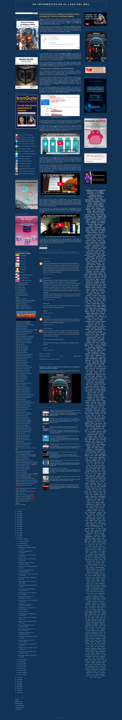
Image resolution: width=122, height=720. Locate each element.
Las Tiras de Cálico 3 (26, 339)
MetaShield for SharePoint (91, 620)
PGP (93, 360)
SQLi (92, 336)
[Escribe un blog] (42, 248)
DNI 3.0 (96, 594)
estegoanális (96, 573)
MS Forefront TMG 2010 (26, 498)
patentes (90, 438)
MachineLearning (102, 554)
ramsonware (103, 672)
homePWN (94, 575)
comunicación (95, 509)
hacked (103, 281)
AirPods (90, 462)
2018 (18, 528)
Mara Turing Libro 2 (25, 370)
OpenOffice (103, 353)
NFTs (96, 315)
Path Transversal (97, 557)
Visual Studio (93, 402)
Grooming (88, 465)
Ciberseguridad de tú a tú (26, 355)
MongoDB (100, 484)
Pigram (98, 486)
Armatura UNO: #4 (25, 388)
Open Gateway (99, 347)
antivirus (87, 355)
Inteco (103, 609)
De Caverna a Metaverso (26, 354)
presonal (103, 670)
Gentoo (104, 520)
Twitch (102, 565)
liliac (94, 577)
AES (91, 478)
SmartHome (98, 298)
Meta (95, 392)
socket (92, 675)
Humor (103, 201)
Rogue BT (103, 560)
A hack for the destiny (25, 420)
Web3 (96, 229)
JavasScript (103, 612)
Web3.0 (97, 489)
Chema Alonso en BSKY (24, 158)
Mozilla (103, 468)
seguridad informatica (100, 674)
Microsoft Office (95, 353)
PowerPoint (87, 528)
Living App (87, 285)
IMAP (104, 549)
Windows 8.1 (92, 389)
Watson (91, 646)
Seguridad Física (91, 253)
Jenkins (86, 614)
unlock (91, 677)
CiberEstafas (23, 363)
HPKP (91, 549)
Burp (94, 544)
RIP (89, 633)
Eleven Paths (100, 211)
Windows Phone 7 (93, 649)
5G (104, 460)
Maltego (102, 502)
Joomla (101, 352)
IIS (93, 268)
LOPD (89, 323)
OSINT (22, 381)
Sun (97, 370)
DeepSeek (90, 324)
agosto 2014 (21, 659)
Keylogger (103, 552)
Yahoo (91, 345)
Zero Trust (98, 507)
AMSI (89, 543)
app (87, 371)
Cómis (92, 594)
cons (103, 263)
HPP (103, 499)
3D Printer (96, 373)
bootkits (87, 475)
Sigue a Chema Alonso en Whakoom (27, 146)
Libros (97, 200)
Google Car (96, 497)
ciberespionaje (91, 256)
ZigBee (96, 651)
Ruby (101, 360)
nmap (86, 438)
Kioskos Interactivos (101, 465)
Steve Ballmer (92, 641)
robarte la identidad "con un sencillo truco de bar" (58, 210)
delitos (100, 459)
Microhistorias (23, 470)
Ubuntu (90, 276)
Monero (95, 484)
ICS (98, 429)
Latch (48, 129)
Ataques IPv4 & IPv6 (26, 307)
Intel (100, 407)
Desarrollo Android (24, 465)
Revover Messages (95, 633)
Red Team (22, 410)
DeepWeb (102, 397)
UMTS (96, 455)
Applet (101, 494)
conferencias (98, 198)
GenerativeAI (89, 227)
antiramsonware (102, 651)
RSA (97, 357)
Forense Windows (24, 501)
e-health (104, 402)
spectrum (96, 675)
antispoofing (102, 444)
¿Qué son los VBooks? (21, 298)
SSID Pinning (102, 635)
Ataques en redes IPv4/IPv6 (27, 480)
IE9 (92, 392)
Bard (100, 340)
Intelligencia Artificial (92, 612)
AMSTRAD (100, 366)
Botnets (89, 303)
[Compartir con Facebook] (45, 248)
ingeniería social (96, 361)
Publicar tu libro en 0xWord (21, 252)
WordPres (92, 651)
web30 (99, 460)
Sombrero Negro (24, 362)
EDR (99, 463)
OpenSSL (97, 413)
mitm (99, 230)
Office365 (102, 363)
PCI (91, 526)
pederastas (98, 577)
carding (90, 457)
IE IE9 (101, 250)
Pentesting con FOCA (25, 456)
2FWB (88, 447)
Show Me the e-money (25, 383)
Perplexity (87, 329)
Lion (101, 429)
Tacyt (98, 292)
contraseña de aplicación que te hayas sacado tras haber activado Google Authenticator (60, 167)
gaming (93, 287)
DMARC (92, 481)
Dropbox (87, 429)
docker (87, 290)
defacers (98, 538)
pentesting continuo (96, 446)
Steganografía (102, 454)
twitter (87, 229)
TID (97, 311)
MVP (94, 399)
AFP (86, 543)
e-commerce (102, 357)
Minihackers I (24, 328)
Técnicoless (101, 289)
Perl (95, 486)
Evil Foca (103, 306)
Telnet (92, 643)
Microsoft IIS (98, 504)
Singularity (96, 531)
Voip (102, 324)
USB (86, 361)
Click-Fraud (103, 439)
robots (101, 302)
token (94, 297)
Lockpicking (90, 554)
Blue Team (103, 361)
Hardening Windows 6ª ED (26, 488)
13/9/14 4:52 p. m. (48, 324)
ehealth (88, 404)
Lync (104, 617)
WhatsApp (93, 222)
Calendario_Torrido (90, 332)
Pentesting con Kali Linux (26, 461)
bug (104, 227)
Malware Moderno (24, 365)
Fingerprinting (101, 209)
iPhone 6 (99, 539)
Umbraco (92, 645)
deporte (87, 426)
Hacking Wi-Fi (23, 376)
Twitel (93, 342)
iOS (60, 253)
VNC (105, 565)
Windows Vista (94, 242)
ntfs (100, 667)
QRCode (92, 528)
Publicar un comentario (44, 353)
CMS (93, 420)
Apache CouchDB (89, 585)
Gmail (65, 251)
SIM (94, 387)
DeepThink (98, 518)
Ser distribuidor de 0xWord (21, 282)
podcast (91, 260)
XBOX (98, 349)
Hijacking (94, 305)
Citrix (100, 284)
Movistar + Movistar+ (95, 622)
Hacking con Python (25, 446)
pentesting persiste (102, 669)
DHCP (103, 517)
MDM (87, 467)
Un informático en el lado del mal (61, 4)
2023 (18, 517)
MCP (99, 523)
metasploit (93, 230)
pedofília (103, 667)
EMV (92, 497)
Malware (101, 203)
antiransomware (90, 383)
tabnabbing (102, 675)
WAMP (104, 645)
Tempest (87, 402)
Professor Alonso (21, 287)
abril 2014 (20, 668)
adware (101, 311)
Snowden (96, 640)
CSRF (93, 379)
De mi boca (101, 594)
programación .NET (91, 337)
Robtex (104, 528)
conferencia (88, 284)
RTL (96, 528)
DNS (101, 258)
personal (88, 219)
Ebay (103, 546)
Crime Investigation (25, 423)
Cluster (22, 441)
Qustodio (101, 559)
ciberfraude (87, 538)
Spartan (103, 640)
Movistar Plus (90, 315)
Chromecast (89, 546)
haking (89, 575)
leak (105, 277)
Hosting (92, 500)
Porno (98, 452)
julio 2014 (20, 661)
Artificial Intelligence (98, 205)
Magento (91, 467)
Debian (87, 357)
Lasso (103, 500)
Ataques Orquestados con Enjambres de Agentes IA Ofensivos (65, 484)
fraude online (62, 66)
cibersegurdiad (99, 570)
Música (103, 230)
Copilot (95, 463)
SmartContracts (93, 274)
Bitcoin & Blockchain (25, 426)
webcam (98, 334)
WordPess (87, 651)
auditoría (91, 226)
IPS (90, 551)
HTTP (104, 285)
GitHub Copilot (94, 407)
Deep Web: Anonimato (25, 439)
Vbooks (99, 415)
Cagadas (87, 496)
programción (97, 672)
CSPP (86, 368)
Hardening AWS (24, 349)
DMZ (103, 420)
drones (90, 366)
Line (86, 554)
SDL (93, 562)
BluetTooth (101, 590)
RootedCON (96, 505)
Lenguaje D (97, 615)
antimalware (97, 266)
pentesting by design (94, 669)
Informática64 (91, 347)
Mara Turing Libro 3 (25, 368)
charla (98, 318)
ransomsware (100, 512)
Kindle (99, 614)
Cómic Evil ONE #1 (25, 404)
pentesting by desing (90, 476)
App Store (90, 412)
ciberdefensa (101, 457)
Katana (95, 614)
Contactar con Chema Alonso (25, 135)
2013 (18, 677)
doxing (86, 366)
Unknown (45, 261)
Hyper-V (95, 522)
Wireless (101, 274)
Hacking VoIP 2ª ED (25, 469)
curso (102, 318)
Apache (94, 255)
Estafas (103, 222)
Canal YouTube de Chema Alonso (26, 171)
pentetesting (88, 670)
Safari (92, 415)
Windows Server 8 (101, 649)
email (99, 436)
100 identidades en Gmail (49, 92)
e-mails (88, 350)
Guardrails (99, 499)
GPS (90, 268)
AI (95, 193)
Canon (104, 544)
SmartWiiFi (87, 640)
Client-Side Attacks (25, 418)
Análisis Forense (24, 415)
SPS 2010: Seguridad (25, 496)
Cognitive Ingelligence (99, 449)
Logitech (93, 617)
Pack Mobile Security (21, 292)
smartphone (88, 305)
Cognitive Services (99, 234)
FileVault (94, 599)
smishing (87, 675)
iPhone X (87, 577)
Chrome (99, 287)
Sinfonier (96, 336)
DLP (103, 428)
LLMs (94, 216)
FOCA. (90, 599)
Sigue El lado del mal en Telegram (26, 141)
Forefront (90, 399)
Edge (88, 392)
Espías (86, 520)
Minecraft (88, 622)
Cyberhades (18, 709)
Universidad (88, 216)
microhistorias (89, 282)
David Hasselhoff (102, 391)
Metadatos (100, 216)
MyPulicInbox (87, 625)
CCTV (94, 515)
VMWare (102, 533)
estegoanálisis (89, 397)
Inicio (61, 356)
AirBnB (104, 513)
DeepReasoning (90, 421)
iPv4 (102, 277)
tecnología (88, 379)
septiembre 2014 (22, 545)
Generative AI (89, 251)
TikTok (99, 365)
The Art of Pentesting (25, 341)
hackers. (88, 662)
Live (93, 502)
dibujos (95, 308)
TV (95, 415)
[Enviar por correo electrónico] (40, 248)
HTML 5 (98, 483)
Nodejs (104, 484)
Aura (98, 222)
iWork (94, 475)
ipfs (91, 577)
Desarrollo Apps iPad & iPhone (27, 478)
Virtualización (88, 444)
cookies (95, 436)
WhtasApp (93, 648)
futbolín (99, 661)
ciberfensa (93, 570)
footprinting (101, 316)
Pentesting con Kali (26, 300)
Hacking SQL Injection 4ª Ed (27, 481)
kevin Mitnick (97, 410)
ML (94, 344)
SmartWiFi (88, 342)
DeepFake (99, 450)
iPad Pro (104, 664)
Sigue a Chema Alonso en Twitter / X (27, 153)
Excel (94, 300)
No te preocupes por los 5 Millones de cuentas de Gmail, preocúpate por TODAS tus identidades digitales (59, 15)
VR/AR (100, 332)
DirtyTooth (88, 363)
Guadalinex (103, 604)
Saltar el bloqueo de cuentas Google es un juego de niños (60, 162)
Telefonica (87, 455)
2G (102, 460)
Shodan (98, 268)
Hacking (50, 253)
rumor (94, 674)
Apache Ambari (102, 583)
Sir (101, 636)
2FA (103, 245)
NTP (105, 525)
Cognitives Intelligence (90, 450)
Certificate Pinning (97, 428)
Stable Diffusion (100, 442)
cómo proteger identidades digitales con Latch (59, 130)
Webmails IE (88, 648)
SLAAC (92, 454)
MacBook (92, 413)
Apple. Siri (93, 586)
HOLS (91, 522)
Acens (91, 494)
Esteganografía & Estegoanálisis (28, 454)
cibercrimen (93, 237)
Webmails (102, 339)
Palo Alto (98, 526)
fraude (99, 235)
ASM (90, 428)
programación (95, 247)
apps (103, 303)
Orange (103, 504)
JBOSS (87, 523)
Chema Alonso (46, 328)
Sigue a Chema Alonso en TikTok (26, 143)
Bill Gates (101, 447)
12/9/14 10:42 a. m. (49, 299)
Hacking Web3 (23, 347)
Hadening (99, 606)
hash (99, 510)
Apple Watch (96, 494)
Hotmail (104, 345)
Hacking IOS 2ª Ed (25, 459)
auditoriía (88, 653)
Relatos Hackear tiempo (26, 367)
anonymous (101, 434)
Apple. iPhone (99, 586)
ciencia (86, 459)
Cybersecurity (98, 345)
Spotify (94, 349)
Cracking (103, 268)
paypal (104, 459)
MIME (89, 619)
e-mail (52, 251)
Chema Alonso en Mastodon (25, 156)
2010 (18, 683)
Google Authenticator (90, 374)
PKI (102, 413)
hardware (94, 240)
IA (97, 193)
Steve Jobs (95, 394)
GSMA (88, 407)
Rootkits (92, 423)
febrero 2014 (21, 672)
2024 (18, 515)
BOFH (96, 447)
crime (100, 509)
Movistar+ (92, 311)
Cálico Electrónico (21, 289)
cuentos (96, 371)
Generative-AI (101, 221)
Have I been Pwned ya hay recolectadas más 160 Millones (60, 89)
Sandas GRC (94, 488)
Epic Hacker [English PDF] (26, 451)
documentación (89, 326)
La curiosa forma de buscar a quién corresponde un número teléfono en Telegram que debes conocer (64, 436)
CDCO (88, 463)
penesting (87, 669)
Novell (94, 452)
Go (86, 452)
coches (99, 402)
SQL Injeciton (98, 562)
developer (95, 284)
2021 (18, 522)
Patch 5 (98, 630)
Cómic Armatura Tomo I (26, 409)
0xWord (17, 699)
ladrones (86, 492)
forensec (99, 659)
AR (103, 581)
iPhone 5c (99, 575)
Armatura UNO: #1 (25, 393)
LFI (104, 421)
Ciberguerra (24, 334)
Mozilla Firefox (95, 339)
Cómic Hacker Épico (25, 444)
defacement (95, 459)
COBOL (100, 544)
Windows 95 (92, 507)
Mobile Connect (99, 399)
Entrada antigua (77, 356)
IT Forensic (23, 266)
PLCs (86, 431)
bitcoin (97, 243)
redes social (89, 674)
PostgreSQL (103, 486)
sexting (104, 378)
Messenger (102, 379)
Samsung (93, 442)
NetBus (96, 625)
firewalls (104, 491)
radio (87, 292)
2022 (18, 520)
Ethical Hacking (24, 305)
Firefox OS (99, 599)
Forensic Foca (102, 405)
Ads (86, 412)
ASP (87, 462)
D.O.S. (91, 384)
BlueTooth (99, 285)
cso (90, 459)
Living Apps (94, 261)
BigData (94, 235)
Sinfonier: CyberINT (25, 436)
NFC (98, 363)
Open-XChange (92, 628)
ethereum (96, 326)
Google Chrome (90, 263)
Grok (95, 499)
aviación (102, 507)
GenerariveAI (94, 601)
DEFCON (96, 384)
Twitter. (99, 643)
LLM (97, 206)
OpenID (98, 628)
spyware (103, 410)
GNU (91, 429)
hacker (97, 342)
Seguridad (103, 387)
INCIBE (86, 551)
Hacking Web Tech (25, 435)
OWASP (93, 400)
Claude (100, 295)
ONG (91, 387)
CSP (95, 591)
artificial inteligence (89, 536)
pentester (101, 319)
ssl (105, 302)
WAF (103, 415)
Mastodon (87, 423)
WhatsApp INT (24, 352)
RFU (104, 632)
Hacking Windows (24, 417)
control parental (88, 391)
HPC (86, 606)
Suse (104, 531)
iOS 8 (94, 664)
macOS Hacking (24, 425)
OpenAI (95, 273)
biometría (88, 295)
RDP (89, 376)
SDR (101, 505)
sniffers (87, 358)
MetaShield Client (97, 467)
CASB (88, 591)
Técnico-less (97, 294)
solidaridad (88, 580)
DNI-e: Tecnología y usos (26, 494)
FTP (96, 405)
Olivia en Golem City (27, 333)
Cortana (88, 481)
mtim (97, 667)
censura (95, 457)
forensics (89, 340)
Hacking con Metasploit (26, 414)
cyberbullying (88, 416)
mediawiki (93, 667)
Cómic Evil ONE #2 (26, 397)
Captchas (99, 350)
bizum (95, 536)
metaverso (102, 290)
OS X (98, 392)
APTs (105, 492)
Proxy (91, 302)
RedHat (95, 408)
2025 (18, 513)
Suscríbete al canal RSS (24, 166)
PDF (95, 302)
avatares (104, 425)
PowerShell (88, 235)
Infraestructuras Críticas (26, 430)
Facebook (94, 221)
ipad (92, 248)
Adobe (91, 418)
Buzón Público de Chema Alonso (26, 139)
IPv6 (100, 251)
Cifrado (87, 242)
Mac (93, 323)
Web (95, 646)
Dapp (87, 518)
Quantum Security (25, 325)
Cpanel (94, 517)
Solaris (100, 640)
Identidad (55, 253)
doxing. (98, 654)
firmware (94, 659)
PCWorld (96, 282)
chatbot (91, 308)
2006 (18, 692)
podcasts (87, 258)
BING (103, 251)
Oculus (96, 627)
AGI (95, 581)
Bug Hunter (23, 321)
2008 (18, 688)
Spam (77, 253)
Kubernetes (23, 360)
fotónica (95, 510)
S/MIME (92, 471)
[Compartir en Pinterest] (46, 248)
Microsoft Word (93, 468)
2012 (18, 679)
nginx (86, 512)
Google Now (94, 604)
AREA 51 (22, 272)
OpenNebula (103, 628)
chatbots (91, 371)
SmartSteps (89, 564)
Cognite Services (93, 496)
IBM (97, 332)
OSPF (86, 627)
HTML (88, 336)
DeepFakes (103, 247)
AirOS (97, 583)
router (105, 512)
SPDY (94, 635)
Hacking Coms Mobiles (26, 485)
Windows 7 (87, 247)
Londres (97, 617)
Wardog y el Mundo (25, 467)
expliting (86, 659)
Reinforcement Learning (90, 560)
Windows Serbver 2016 (100, 567)
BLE (101, 373)
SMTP (88, 442)
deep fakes (95, 395)
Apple (93, 211)
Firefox (93, 258)
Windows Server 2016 (26, 308)
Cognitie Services (101, 593)
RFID (103, 407)
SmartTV (92, 279)
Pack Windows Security (21, 294)
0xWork (88, 581)
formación (88, 201)
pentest (89, 206)
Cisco (98, 439)
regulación (88, 460)
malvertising (95, 492)
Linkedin (88, 339)
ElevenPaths (96, 201)
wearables (98, 580)
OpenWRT (88, 630)
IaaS (99, 551)
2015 (18, 535)
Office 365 (93, 370)
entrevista (101, 395)
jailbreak (88, 269)
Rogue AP (87, 471)
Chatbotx (92, 593)
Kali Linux (98, 300)
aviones (89, 509)
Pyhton (91, 505)
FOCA (98, 214)
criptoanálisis (98, 355)
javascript (102, 279)
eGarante (99, 491)
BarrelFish (87, 590)
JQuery (99, 612)
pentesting (90, 193)
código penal (89, 572)
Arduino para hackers (26, 302)
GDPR (93, 363)
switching (101, 492)
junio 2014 (21, 664)
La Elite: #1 (24, 384)
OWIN (93, 627)
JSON (99, 500)
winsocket (99, 677)
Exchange (91, 520)
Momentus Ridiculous (101, 368)
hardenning (97, 662)
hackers (102, 206)
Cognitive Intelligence (92, 232)
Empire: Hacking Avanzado (27, 394)
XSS (96, 248)
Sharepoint (103, 408)
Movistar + (98, 263)
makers (95, 319)
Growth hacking (93, 483)
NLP (89, 557)
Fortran (103, 599)
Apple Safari (96, 412)
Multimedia (88, 400)
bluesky (92, 653)
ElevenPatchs (87, 598)
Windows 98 (99, 648)
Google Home (96, 386)
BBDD (104, 478)
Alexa (95, 331)
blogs (86, 260)
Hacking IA (23, 323)
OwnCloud (93, 630)
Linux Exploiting (24, 457)
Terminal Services (96, 303)
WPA (87, 507)
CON (104, 248)
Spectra (103, 214)
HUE (95, 549)
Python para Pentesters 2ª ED (27, 448)
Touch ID (95, 565)
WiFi (97, 239)
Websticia (102, 394)
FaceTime (102, 481)
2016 (18, 533)
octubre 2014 (21, 543)
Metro (104, 620)
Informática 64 (95, 352)
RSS (93, 334)
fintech (90, 659)
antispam (103, 349)
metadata (97, 269)
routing (87, 513)
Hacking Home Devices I (27, 338)
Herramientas (102, 242)
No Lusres (101, 625)
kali (99, 276)
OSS (90, 627)
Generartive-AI (101, 601)
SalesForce (92, 530)
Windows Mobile (88, 425)
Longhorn (96, 554)
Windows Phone (97, 425)
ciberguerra (97, 281)
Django (103, 518)
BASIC (92, 447)
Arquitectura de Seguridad (27, 336)
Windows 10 (101, 261)
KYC (99, 552)
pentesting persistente (100, 383)
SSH (104, 360)
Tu (99, 565)
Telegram (87, 287)
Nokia (92, 557)
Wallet (100, 455)
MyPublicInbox (18, 701)
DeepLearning (101, 328)
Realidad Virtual (88, 408)
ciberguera (93, 538)
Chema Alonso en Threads (24, 148)
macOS (88, 328)
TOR (87, 308)
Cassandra (102, 591)
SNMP (96, 471)
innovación (90, 234)
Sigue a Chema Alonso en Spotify (26, 151)
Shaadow (104, 530)
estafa (97, 656)
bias (90, 361)
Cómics (88, 221)
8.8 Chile (22, 258)
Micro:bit (101, 525)
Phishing (88, 240)
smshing (104, 541)
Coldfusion (88, 497)
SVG (89, 636)
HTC (89, 606)
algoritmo (89, 395)
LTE (96, 523)
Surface (99, 564)
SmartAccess (92, 638)
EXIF (100, 546)
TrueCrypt (88, 489)
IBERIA (102, 607)
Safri (99, 636)
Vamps (93, 489)
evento (95, 391)
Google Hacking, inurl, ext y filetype (58, 468)
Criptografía (102, 229)
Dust (90, 334)
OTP (86, 376)
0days (101, 438)
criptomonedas (96, 245)
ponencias (94, 670)
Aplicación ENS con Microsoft (27, 483)
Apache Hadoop (97, 462)
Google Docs (87, 604)
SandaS (103, 471)
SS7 (88, 530)
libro (103, 256)
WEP (87, 567)
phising (97, 578)
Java (90, 292)
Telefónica (103, 200)
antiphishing (102, 370)
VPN (99, 324)
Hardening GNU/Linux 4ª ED (27, 462)
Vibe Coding (91, 433)
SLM (99, 408)
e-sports (94, 416)
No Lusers (95, 213)
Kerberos (87, 484)
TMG (102, 641)
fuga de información (101, 321)
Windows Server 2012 (25, 475)
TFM (95, 533)
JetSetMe (90, 614)
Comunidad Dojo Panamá (26, 275)
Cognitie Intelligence (102, 496)
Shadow (87, 531)
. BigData (102, 580)
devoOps (101, 572)
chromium (104, 536)
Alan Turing (97, 543)
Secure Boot (98, 530)
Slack (100, 531)
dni (102, 509)
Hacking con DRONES (25, 422)
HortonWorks (99, 549)
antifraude (104, 473)
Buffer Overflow (92, 439)
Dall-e (97, 546)
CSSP (98, 591)
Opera (102, 392)
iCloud (91, 475)
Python (96, 226)
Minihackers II (24, 326)
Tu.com (98, 344)
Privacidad (73, 253)
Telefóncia (88, 643)
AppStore (100, 478)
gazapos (104, 661)
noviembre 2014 (22, 541)
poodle (98, 670)
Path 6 (87, 505)
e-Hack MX (23, 269)
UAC (103, 294)
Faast (104, 284)
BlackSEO (99, 331)
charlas (95, 203)
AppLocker (103, 585)
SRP (98, 635)
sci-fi (104, 371)
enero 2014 (21, 674)
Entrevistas (93, 218)
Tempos (93, 214)
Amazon (93, 285)
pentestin (103, 475)
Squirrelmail (95, 564)
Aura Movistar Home (96, 588)
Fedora (100, 520)
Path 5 (97, 360)
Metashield (87, 353)
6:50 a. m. (61, 249)
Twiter (95, 643)
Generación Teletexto (23, 611)
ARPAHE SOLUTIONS (25, 280)
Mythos (94, 470)
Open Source (91, 250)
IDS (99, 421)
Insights (99, 609)
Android (89, 211)
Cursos (90, 203)
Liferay (102, 615)
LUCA (87, 222)
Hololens (86, 607)
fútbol (103, 436)
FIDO (87, 599)
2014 (18, 537)
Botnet (93, 321)
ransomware (88, 321)
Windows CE (92, 567)
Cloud (87, 279)
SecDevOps (89, 394)
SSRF (100, 471)
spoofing (102, 271)
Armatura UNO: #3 (25, 389)
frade (103, 659)
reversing (97, 329)
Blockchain (101, 232)
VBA (96, 645)
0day (92, 350)
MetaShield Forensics (90, 504)
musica (89, 541)
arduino (92, 355)
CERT (97, 544)
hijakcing (87, 664)
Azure (94, 306)
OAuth (92, 381)
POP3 (94, 526)
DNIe (104, 373)
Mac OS (96, 619)
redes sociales (89, 266)
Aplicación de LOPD (25, 499)
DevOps (92, 357)
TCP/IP (104, 423)
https (97, 290)
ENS (105, 358)
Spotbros (86, 641)
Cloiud (96, 593)
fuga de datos (101, 260)
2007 (18, 690)
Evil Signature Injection (95, 598)
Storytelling (23, 350)
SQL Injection (98, 227)
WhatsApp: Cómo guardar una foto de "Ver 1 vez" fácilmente (64, 418)
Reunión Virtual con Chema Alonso (26, 137)
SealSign (103, 400)
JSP (105, 483)
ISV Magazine (94, 551)
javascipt (103, 510)
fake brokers (102, 573)
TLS (86, 433)
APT (98, 297)
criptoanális (87, 654)
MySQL (103, 269)
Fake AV (96, 520)
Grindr (99, 604)
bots (98, 302)
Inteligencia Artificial (95, 195)
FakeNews (92, 310)
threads (93, 580)
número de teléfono (92, 512)
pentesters (94, 328)
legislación (97, 323)
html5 (98, 416)
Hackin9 (88, 500)
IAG (102, 483)
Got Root (22, 433)
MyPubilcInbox (89, 470)
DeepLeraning (89, 596)
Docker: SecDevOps (25, 412)
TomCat (91, 565)
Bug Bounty (23, 375)
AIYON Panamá (24, 277)
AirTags (92, 543)
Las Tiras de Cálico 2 (26, 357)
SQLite (98, 387)
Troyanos (94, 289)
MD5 (86, 619)
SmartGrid (103, 638)
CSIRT (91, 591)
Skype (93, 376)
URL (89, 645)
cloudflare (88, 277)
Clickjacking (98, 420)
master (103, 426)
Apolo (86, 544)
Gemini (88, 261)
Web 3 (98, 646)
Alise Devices (103, 543)
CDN (98, 515)
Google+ (86, 483)
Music (104, 429)
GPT (96, 260)
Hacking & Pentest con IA (27, 329)
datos (100, 315)
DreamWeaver (95, 596)
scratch (103, 446)
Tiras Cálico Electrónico (27, 396)
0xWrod (92, 581)
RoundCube (89, 562)
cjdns (104, 570)
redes (100, 226)
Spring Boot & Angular (25, 405)
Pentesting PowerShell (25, 443)
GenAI (93, 208)
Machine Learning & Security (27, 402)
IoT (105, 258)
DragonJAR (23, 255)
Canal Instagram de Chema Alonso (26, 173)
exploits (93, 290)
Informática (94, 609)
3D (94, 397)
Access (87, 494)
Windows (88, 209)
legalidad (88, 313)
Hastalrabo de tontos (100, 374)
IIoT (105, 607)
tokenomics (88, 255)
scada (95, 366)
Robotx (101, 633)
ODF (96, 316)
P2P (103, 340)
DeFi (101, 384)
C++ (105, 590)
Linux (103, 208)
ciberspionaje (89, 436)
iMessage (88, 446)
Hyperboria (100, 522)
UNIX (89, 473)
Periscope (103, 630)
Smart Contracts (99, 376)
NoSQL (98, 470)
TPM (105, 641)
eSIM (92, 573)
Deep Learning (91, 239)
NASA (92, 625)
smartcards (99, 541)
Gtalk (87, 522)
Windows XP (89, 281)
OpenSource (88, 349)
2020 (18, 524)
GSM (103, 337)
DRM (93, 546)
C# (104, 494)
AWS (87, 418)
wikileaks (103, 334)
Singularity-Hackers (20, 705)
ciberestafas (90, 294)
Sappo (96, 454)
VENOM (100, 645)
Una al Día (22, 493)
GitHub (90, 344)
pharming (93, 578)
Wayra (97, 279)
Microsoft (90, 224)
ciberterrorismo (89, 410)
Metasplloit (99, 620)
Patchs (91, 486)
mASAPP (99, 475)
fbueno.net (45, 278)
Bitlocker (103, 462)
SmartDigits (98, 638)
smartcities (96, 438)
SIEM (87, 635)
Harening (103, 606)
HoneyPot (93, 465)
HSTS (93, 441)
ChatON (87, 593)
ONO (105, 625)
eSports (90, 539)
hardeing (92, 662)
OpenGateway (89, 365)
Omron (100, 627)
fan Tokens (94, 295)
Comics (94, 209)
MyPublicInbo (102, 622)
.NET (87, 268)
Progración (88, 632)
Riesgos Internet (24, 407)
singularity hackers (89, 316)
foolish (100, 371)
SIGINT (90, 635)
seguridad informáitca (100, 476)
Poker (102, 526)
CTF (92, 463)
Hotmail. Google (92, 607)
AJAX (98, 581)
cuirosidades (93, 654)
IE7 (101, 421)
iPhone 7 (104, 575)
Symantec (87, 565)
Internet (89, 213)
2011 (18, 681)
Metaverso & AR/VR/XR (26, 342)
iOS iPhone (99, 664)
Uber (98, 533)
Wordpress (89, 271)
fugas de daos (94, 661)
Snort (92, 640)
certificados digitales (93, 378)
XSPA (97, 444)
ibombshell (98, 426)
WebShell (103, 646)
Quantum (102, 282)
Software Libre (101, 264)
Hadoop (98, 441)
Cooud (89, 594)
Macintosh (98, 502)
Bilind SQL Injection (94, 590)
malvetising (88, 667)
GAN (97, 379)
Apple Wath (88, 586)
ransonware (102, 578)
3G (95, 350)
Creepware (99, 517)
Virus (86, 389)
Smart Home (101, 381)
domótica (93, 426)
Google (69, 251)
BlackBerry (88, 449)
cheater (99, 536)
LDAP (90, 297)
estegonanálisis (89, 510)
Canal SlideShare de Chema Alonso (26, 168)
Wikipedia (99, 473)
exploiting (98, 256)
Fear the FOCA (20, 286)
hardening (89, 205)
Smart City (99, 431)
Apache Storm (97, 585)
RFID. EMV (100, 632)
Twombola (103, 643)
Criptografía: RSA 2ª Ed (26, 464)
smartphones (92, 513)
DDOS (97, 397)
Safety (96, 636)
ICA (101, 441)
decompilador (95, 572)
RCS (105, 559)
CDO (102, 323)
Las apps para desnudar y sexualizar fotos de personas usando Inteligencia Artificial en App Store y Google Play (65, 411)
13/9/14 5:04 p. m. (48, 350)
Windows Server (90, 243)
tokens (100, 248)
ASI (91, 583)
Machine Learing (102, 619)
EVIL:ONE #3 (24, 378)
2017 (18, 530)
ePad (102, 654)
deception (94, 491)
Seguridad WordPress (25, 431)
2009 (18, 686)
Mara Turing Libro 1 (25, 371)
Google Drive (102, 497)
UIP (86, 645)
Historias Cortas (24, 346)
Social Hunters (24, 359)
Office (94, 292)
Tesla (86, 473)
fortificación (93, 264)
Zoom (90, 491)
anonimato (89, 306)
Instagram (102, 313)
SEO (92, 329)
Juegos (96, 251)
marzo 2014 (21, 670)
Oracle (100, 273)
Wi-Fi (94, 444)
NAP (86, 557)
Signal (91, 531)
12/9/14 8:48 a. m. (48, 274)
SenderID (93, 431)
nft (103, 315)
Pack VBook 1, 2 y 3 (21, 303)
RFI (89, 431)
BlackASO (90, 515)
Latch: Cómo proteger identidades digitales (53, 339)
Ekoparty (22, 264)
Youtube (88, 248)
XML (101, 489)
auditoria (88, 570)
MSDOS (87, 413)
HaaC (94, 429)
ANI (101, 581)
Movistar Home (102, 237)
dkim (103, 365)
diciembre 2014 (22, 539)
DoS (96, 421)
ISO (87, 609)
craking (103, 653)
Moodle (98, 468)
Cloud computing (101, 255)
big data (87, 230)
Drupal (104, 450)
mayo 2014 (21, 666)
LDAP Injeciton (87, 615)
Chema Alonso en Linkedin (24, 163)
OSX (88, 526)
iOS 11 (91, 664)
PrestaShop (88, 488)
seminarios (87, 478)
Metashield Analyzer (94, 525)
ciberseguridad (91, 196)
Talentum (103, 292)
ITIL (90, 609)
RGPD (86, 633)
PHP (92, 269)
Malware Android (24, 438)
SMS (87, 264)
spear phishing (89, 373)
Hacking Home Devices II (27, 331)
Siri (100, 336)
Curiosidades (99, 192)
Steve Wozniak (98, 423)
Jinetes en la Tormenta (25, 373)
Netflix (88, 381)
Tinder (91, 455)
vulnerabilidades (94, 358)
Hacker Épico (23, 472)
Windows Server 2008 (100, 433)
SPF (95, 365)
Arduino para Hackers (25, 401)
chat (103, 336)
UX (92, 473)
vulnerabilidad (98, 513)
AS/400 (87, 583)
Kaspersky (92, 523)
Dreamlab (22, 261)
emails (94, 656)
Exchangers (103, 598)
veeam (95, 677)
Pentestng (104, 557)
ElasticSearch (102, 596)
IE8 (96, 500)
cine (105, 311)
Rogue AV (98, 560)
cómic (95, 324)
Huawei (98, 607)
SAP (85, 530)
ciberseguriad (98, 653)
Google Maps (88, 441)
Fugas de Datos (95, 313)
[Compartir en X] (43, 248)
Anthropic (95, 478)
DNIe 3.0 (97, 481)
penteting (94, 541)
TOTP (93, 318)
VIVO (95, 473)
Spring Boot (23, 399)
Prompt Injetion (95, 559)
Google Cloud (92, 368)
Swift (103, 564)
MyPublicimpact (19, 703)
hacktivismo (102, 326)
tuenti (104, 355)
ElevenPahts (103, 412)
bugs (103, 240)
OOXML (92, 298)
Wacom (87, 646)
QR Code (103, 470)
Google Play (89, 273)
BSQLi (87, 384)
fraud (86, 575)
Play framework (88, 559)
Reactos (100, 528)
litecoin (90, 492)
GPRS (103, 266)
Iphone (63, 253)
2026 (18, 511)
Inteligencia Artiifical (93, 552)
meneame (62, 265)
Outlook (98, 400)
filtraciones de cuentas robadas (60, 79)
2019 (18, 526)
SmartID (104, 431)
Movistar (101, 239)
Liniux (89, 617)
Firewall (98, 310)
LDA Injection (103, 614)
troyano (99, 337)
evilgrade (95, 539)
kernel (100, 378)
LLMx (93, 615)
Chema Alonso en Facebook (25, 161)
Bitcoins (48, 251)
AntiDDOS (96, 418)
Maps (91, 484)
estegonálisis (102, 656)
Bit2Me (98, 306)
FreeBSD (89, 601)
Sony (104, 488)
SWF (92, 636)
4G (87, 428)
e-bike (102, 538)
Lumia (101, 617)
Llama (98, 305)
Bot (95, 404)
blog (103, 253)
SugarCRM (98, 641)
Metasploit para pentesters (28, 473)
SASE (105, 633)
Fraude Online (23, 490)
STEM (86, 636)
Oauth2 (87, 370)
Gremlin (90, 452)
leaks (92, 404)
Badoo (102, 588)
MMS (93, 619)
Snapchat (100, 488)
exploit (97, 250)
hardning (102, 662)
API (101, 329)
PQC (96, 381)
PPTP (104, 441)
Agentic (87, 310)
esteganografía (101, 308)
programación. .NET (89, 672)
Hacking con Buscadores (26, 491)
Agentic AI (94, 340)
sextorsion (103, 416)
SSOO (103, 562)
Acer (93, 583)
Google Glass (89, 499)
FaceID (102, 463)
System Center (90, 533)
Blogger (100, 358)
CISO (105, 366)
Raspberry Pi (23, 380)
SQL (104, 505)
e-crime (96, 276)
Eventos (95, 190)
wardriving (94, 460)
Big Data (22, 344)
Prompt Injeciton (94, 632)
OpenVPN (87, 486)
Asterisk (90, 544)
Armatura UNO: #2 (25, 391)
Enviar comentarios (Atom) (52, 359)
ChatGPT (97, 219)
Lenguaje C (89, 502)
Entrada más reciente (44, 356)
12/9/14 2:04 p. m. (48, 313)
